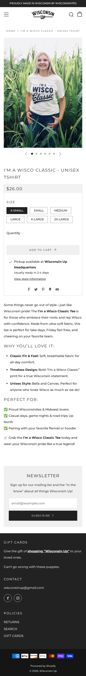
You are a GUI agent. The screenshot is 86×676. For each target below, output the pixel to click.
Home (10, 30)
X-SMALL (16, 210)
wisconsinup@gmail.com (24, 588)
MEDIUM (60, 210)
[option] (43, 93)
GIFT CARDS (13, 636)
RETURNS (11, 622)
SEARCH (10, 629)
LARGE (15, 219)
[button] (32, 154)
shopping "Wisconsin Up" (48, 551)
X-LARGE (37, 219)
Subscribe (41, 515)
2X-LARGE (61, 219)
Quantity (13, 233)
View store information (30, 279)
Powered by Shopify (43, 665)
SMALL (39, 210)
